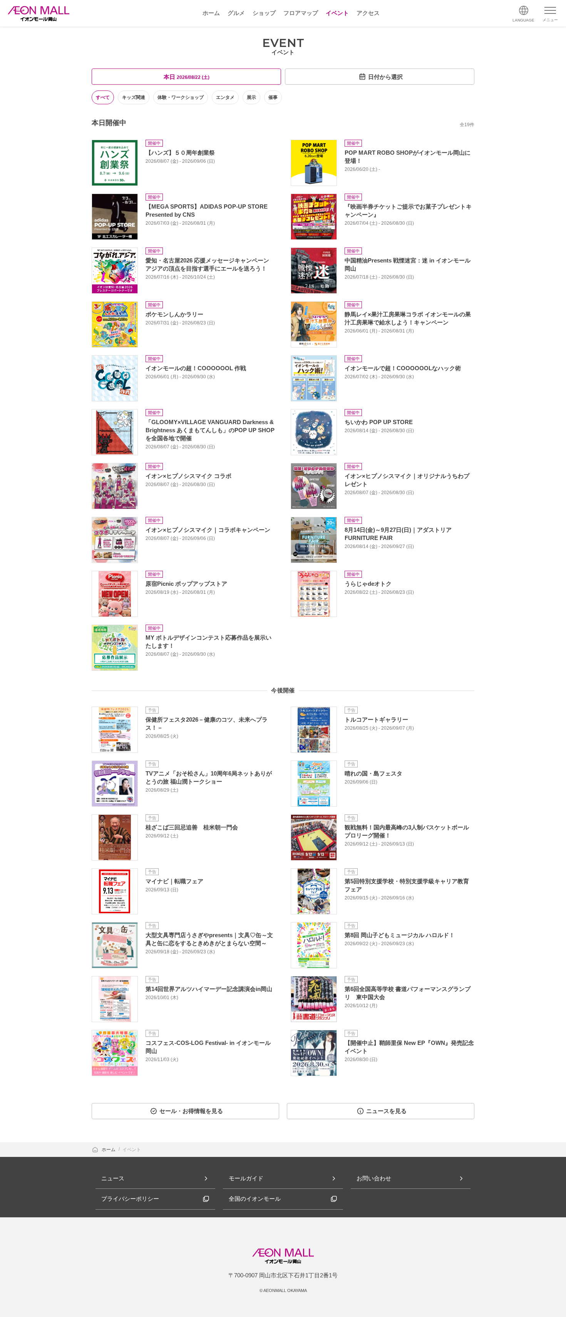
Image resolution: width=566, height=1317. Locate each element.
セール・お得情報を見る (191, 1111)
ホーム (109, 1149)
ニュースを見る (386, 1111)
